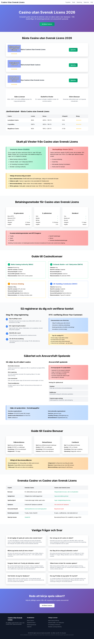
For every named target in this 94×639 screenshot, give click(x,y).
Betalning (79, 2)
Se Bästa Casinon (47, 24)
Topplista (67, 2)
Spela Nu (73, 49)
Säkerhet (86, 2)
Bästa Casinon (30, 620)
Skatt (73, 2)
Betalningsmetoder (31, 624)
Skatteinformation (31, 622)
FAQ (91, 2)
